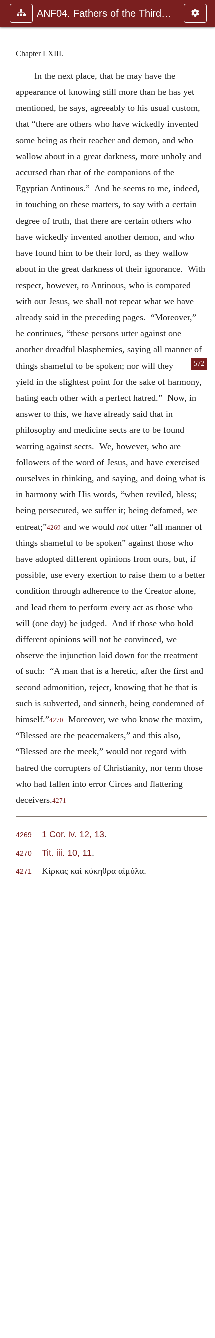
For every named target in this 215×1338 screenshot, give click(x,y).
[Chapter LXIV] (203, 669)
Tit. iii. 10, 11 (67, 852)
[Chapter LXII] (11, 669)
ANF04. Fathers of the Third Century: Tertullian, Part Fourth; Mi (105, 13)
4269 (54, 527)
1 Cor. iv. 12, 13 (73, 834)
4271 (59, 800)
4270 (57, 720)
